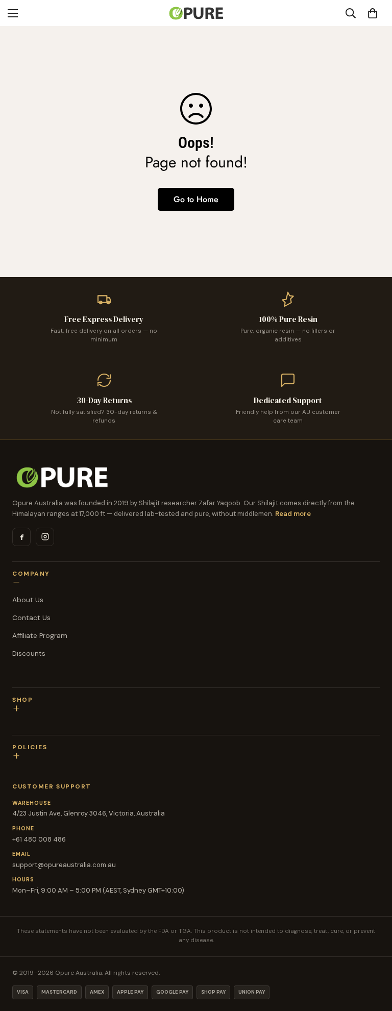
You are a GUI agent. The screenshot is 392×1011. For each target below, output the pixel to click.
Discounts (28, 653)
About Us (27, 600)
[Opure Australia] (196, 476)
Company (31, 574)
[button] (372, 13)
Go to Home (196, 199)
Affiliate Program (39, 635)
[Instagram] (45, 537)
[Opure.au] (196, 13)
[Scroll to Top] (372, 955)
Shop (22, 700)
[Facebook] (21, 537)
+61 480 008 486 (39, 839)
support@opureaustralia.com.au (64, 864)
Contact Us (31, 617)
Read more (293, 513)
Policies (29, 747)
